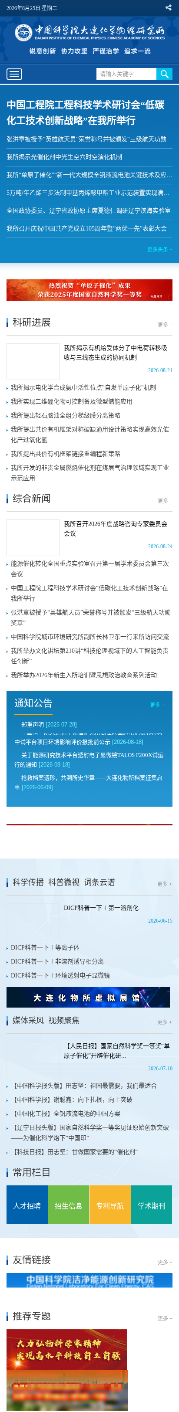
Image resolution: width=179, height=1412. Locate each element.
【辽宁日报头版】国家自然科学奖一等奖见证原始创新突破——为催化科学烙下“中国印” (90, 1132)
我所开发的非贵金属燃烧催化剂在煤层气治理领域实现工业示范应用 (90, 473)
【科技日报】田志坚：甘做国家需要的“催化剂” (74, 1152)
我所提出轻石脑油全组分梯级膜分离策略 (65, 415)
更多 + (165, 325)
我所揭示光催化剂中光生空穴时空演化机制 (64, 157)
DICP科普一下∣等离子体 (45, 947)
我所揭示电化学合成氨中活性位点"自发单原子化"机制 (83, 387)
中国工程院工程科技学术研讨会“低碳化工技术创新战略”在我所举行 (89, 593)
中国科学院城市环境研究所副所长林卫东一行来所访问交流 (90, 637)
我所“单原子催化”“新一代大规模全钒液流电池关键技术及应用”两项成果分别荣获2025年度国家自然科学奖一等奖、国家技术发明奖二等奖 (89, 175)
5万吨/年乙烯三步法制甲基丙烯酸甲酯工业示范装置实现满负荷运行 (89, 193)
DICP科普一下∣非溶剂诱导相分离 (57, 961)
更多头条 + (159, 250)
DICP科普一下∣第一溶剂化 (101, 908)
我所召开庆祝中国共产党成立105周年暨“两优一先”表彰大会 (87, 228)
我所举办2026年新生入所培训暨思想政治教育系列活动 (84, 675)
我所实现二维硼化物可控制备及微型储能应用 (72, 401)
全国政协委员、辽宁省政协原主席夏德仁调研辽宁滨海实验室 (89, 210)
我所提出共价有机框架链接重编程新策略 (65, 454)
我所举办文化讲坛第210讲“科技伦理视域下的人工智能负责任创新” (90, 656)
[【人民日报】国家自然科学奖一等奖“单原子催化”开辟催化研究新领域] (33, 1060)
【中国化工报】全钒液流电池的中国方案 (65, 1113)
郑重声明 (32, 724)
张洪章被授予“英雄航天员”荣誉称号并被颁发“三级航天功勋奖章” (89, 139)
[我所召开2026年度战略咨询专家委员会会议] (33, 537)
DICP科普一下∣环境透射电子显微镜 (60, 975)
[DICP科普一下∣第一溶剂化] (33, 921)
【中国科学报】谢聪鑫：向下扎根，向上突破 (72, 1099)
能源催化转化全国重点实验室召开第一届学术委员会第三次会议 (90, 568)
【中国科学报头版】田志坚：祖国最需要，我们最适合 (84, 1086)
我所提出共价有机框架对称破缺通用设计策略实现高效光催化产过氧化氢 (90, 434)
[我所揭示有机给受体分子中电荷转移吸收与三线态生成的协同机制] (33, 361)
